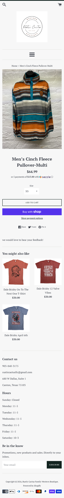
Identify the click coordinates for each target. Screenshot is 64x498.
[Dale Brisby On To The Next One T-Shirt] (16, 272)
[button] (32, 176)
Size (31, 185)
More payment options (32, 218)
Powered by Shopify (32, 485)
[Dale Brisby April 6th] (16, 318)
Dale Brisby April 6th (16, 335)
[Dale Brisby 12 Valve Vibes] (48, 271)
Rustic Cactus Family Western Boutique (40, 481)
